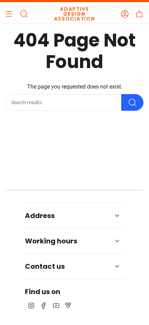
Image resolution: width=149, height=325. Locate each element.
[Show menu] (9, 14)
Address (40, 215)
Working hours (51, 241)
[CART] (139, 14)
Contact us (45, 266)
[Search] (132, 102)
